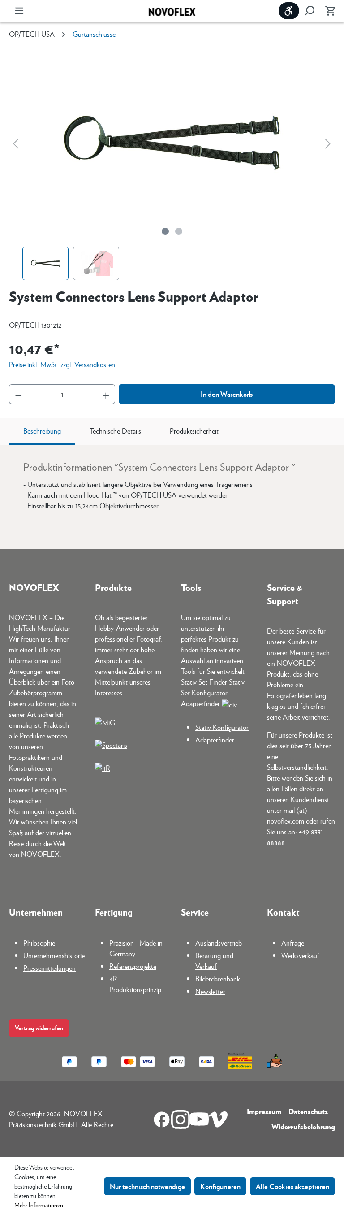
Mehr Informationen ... (41, 1204)
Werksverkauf (300, 955)
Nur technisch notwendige (147, 1186)
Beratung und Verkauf (214, 960)
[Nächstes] (328, 143)
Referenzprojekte (132, 966)
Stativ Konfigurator (222, 727)
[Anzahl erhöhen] (106, 394)
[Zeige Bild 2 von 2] (178, 231)
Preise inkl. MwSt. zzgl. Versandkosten (62, 364)
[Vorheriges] (15, 143)
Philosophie (39, 942)
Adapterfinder (214, 739)
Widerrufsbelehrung (303, 1126)
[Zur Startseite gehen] (172, 11)
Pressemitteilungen (49, 968)
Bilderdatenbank (217, 978)
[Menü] (19, 10)
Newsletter (210, 991)
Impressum (264, 1111)
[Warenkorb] (327, 10)
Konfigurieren (220, 1186)
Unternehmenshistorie (54, 955)
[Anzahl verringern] (18, 394)
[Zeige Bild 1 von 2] (165, 231)
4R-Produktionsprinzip (135, 983)
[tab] (42, 431)
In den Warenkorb (227, 394)
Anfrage (292, 942)
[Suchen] (309, 10)
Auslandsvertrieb (218, 942)
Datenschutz (308, 1111)
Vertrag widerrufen (39, 1028)
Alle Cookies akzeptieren (292, 1186)
